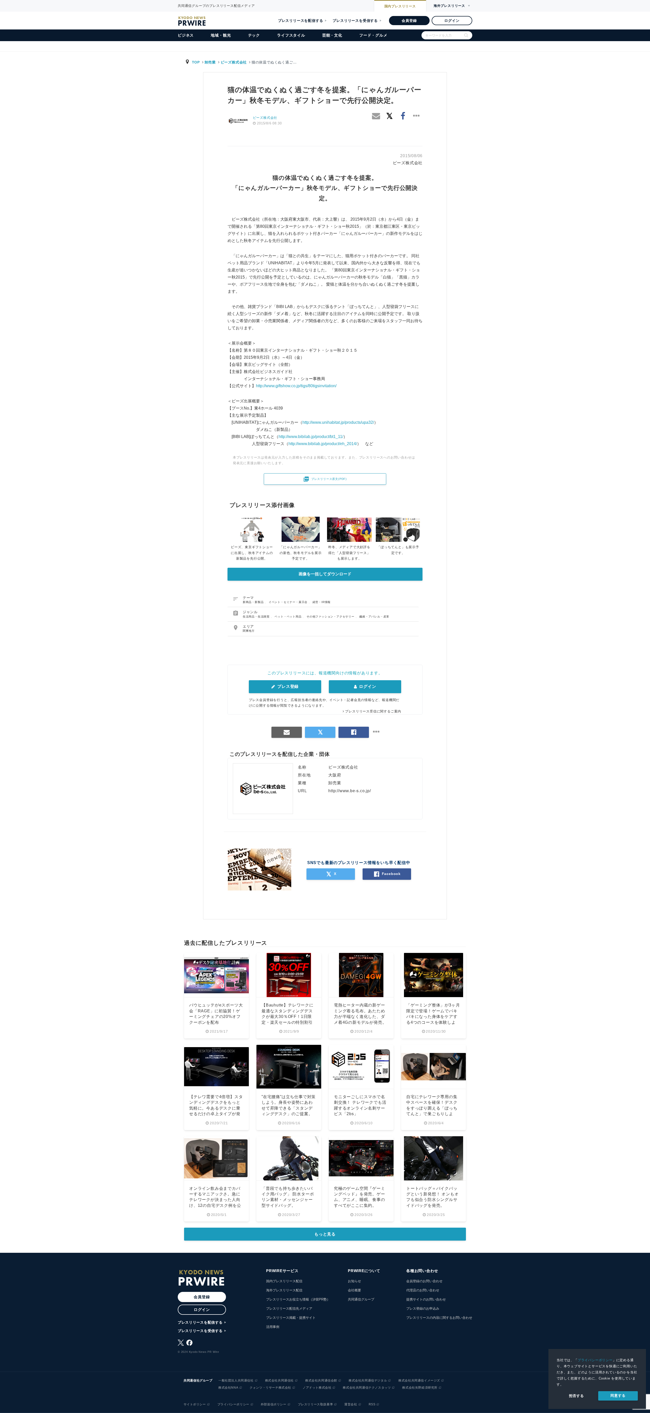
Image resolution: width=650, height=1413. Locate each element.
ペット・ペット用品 (288, 616)
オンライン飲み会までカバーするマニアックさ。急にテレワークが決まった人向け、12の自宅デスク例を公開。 (215, 1199)
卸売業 (210, 62)
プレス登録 (287, 686)
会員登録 (409, 21)
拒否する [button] (576, 1396)
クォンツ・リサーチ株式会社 (270, 1387)
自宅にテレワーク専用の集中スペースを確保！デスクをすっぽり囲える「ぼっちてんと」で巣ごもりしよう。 (432, 1108)
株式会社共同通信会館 (321, 1380)
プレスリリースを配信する (300, 21)
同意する (617, 1395)
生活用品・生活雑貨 (257, 616)
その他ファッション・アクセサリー (330, 616)
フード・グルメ (373, 35)
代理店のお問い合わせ (422, 1290)
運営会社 (350, 1404)
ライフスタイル (291, 35)
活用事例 (272, 1327)
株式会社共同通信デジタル (368, 1380)
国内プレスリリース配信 (284, 1281)
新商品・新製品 (254, 602)
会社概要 (354, 1290)
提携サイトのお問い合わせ (426, 1299)
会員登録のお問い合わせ (424, 1281)
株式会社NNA (228, 1387)
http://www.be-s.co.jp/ (349, 791)
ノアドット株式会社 (317, 1387)
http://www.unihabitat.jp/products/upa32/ (338, 422)
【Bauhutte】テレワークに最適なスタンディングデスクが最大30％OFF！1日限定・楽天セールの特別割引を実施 (288, 1016)
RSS (372, 1404)
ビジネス (186, 35)
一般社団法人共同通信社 (236, 1380)
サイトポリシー (195, 1404)
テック (254, 35)
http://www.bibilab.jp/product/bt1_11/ (311, 436)
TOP (196, 62)
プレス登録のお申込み (422, 1308)
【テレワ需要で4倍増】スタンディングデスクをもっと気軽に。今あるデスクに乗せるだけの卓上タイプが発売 (216, 1108)
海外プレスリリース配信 (284, 1290)
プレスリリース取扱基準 (315, 1404)
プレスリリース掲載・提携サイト (291, 1318)
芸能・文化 (332, 35)
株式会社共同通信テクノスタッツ (367, 1387)
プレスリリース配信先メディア (289, 1308)
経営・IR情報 (322, 602)
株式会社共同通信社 (279, 1380)
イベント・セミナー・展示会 (288, 602)
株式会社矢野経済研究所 (419, 1387)
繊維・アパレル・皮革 (374, 616)
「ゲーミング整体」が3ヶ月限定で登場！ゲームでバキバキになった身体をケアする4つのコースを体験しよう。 (433, 1016)
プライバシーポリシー (595, 1360)
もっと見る (325, 1234)
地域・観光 (221, 35)
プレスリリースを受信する (355, 21)
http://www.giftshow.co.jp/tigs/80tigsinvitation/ (296, 386)
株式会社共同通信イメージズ (419, 1380)
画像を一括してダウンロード (325, 574)
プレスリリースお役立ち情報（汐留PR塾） (298, 1299)
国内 (400, 6)
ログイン (451, 21)
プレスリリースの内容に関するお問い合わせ (439, 1318)
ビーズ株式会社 (234, 62)
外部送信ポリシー (273, 1404)
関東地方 (249, 630)
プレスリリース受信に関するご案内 (373, 711)
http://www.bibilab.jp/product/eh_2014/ (322, 444)
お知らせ (354, 1281)
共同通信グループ (361, 1299)
